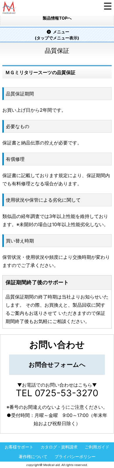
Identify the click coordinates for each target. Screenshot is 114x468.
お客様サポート (19, 447)
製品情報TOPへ (57, 17)
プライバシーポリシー (75, 456)
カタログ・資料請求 (59, 447)
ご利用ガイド (97, 447)
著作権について (33, 456)
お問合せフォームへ (57, 364)
